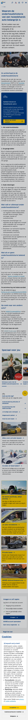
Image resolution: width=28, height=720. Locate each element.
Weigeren (13, 716)
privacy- (21, 699)
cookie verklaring (10, 701)
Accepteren (13, 707)
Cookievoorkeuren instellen (13, 712)
